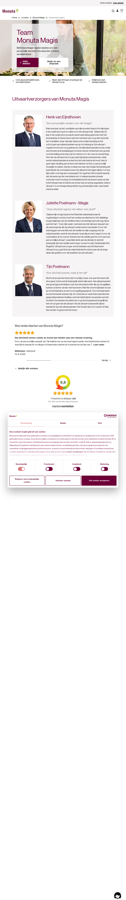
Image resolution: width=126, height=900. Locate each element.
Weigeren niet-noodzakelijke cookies (27, 480)
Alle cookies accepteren (99, 481)
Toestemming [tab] (26, 423)
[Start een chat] (117, 895)
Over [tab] (100, 423)
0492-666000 (118, 3)
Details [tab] (63, 423)
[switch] (49, 469)
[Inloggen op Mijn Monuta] (117, 11)
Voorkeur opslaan (63, 481)
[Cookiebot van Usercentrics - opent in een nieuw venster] (106, 416)
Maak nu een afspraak (54, 62)
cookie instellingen (74, 452)
